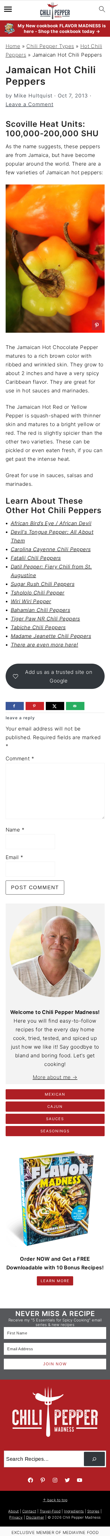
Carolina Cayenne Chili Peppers (51, 549)
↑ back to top (55, 1500)
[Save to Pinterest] (35, 706)
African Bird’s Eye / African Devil (51, 523)
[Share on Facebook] (15, 706)
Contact (29, 1511)
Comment (20, 758)
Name (15, 830)
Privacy (16, 1517)
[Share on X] (55, 706)
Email (14, 857)
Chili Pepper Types (50, 46)
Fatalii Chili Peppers (36, 558)
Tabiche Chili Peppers (38, 627)
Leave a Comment (29, 104)
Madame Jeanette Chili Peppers (51, 636)
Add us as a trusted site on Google (58, 676)
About (13, 1511)
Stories (93, 1511)
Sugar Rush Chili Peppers (43, 584)
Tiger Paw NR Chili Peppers (45, 619)
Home (13, 46)
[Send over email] (75, 706)
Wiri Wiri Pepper (31, 601)
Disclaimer (35, 1517)
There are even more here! (44, 645)
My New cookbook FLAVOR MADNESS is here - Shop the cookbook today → (62, 28)
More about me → (55, 1077)
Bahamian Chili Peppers (40, 610)
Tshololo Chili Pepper (37, 593)
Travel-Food (50, 1511)
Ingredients (74, 1511)
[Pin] (97, 325)
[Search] (94, 1459)
